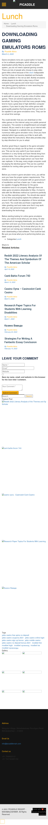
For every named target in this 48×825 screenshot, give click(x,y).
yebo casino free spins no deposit (15, 635)
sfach (31, 72)
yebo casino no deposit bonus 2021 (16, 642)
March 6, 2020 (8, 54)
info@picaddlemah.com (11, 743)
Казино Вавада (13, 325)
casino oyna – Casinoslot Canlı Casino (22, 290)
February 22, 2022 (10, 332)
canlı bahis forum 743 (17, 275)
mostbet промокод (21, 645)
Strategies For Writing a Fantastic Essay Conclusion (20, 340)
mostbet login (7, 645)
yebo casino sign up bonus (13, 640)
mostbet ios (35, 645)
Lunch (13, 23)
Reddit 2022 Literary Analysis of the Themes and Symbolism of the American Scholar (23, 259)
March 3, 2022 (9, 299)
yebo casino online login (34, 637)
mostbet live (37, 642)
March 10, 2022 (9, 282)
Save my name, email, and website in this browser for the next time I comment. (23, 378)
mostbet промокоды (10, 648)
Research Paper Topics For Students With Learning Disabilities (20, 309)
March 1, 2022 (9, 319)
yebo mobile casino (32, 640)
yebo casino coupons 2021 (13, 637)
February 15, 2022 (10, 348)
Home (6, 23)
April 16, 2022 (9, 269)
